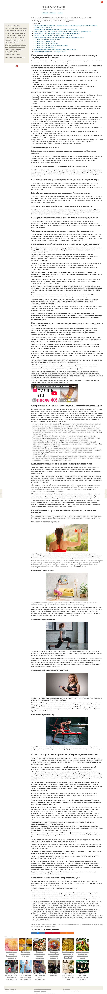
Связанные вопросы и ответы (43, 27)
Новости (53, 12)
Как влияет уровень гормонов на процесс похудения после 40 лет (54, 35)
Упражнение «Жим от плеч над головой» (48, 39)
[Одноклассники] (67, 933)
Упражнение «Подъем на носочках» (46, 43)
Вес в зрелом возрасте (40, 924)
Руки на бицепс (99, 924)
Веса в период (52, 926)
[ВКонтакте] (38, 933)
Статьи (60, 12)
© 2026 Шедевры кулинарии (10, 989)
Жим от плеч (93, 924)
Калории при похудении (44, 926)
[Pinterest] (52, 933)
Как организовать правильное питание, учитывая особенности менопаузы (57, 33)
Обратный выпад (34, 926)
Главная (45, 12)
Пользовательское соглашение (44, 989)
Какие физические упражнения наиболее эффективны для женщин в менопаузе (59, 37)
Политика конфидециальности (40, 991)
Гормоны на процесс (85, 924)
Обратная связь (66, 989)
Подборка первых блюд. (12, 54)
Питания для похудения (62, 924)
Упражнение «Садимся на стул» (45, 41)
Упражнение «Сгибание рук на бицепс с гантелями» (51, 45)
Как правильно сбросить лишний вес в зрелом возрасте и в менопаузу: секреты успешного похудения (65, 25)
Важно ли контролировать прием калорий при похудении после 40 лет (55, 49)
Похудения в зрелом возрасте (73, 924)
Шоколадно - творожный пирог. (15, 57)
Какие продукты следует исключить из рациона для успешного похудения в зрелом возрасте (62, 31)
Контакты (36, 989)
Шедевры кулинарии (53, 6)
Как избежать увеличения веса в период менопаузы (50, 51)
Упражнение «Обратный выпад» (45, 47)
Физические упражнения (51, 924)
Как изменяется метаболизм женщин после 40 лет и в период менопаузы (56, 29)
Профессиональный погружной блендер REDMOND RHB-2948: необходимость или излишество (15, 35)
